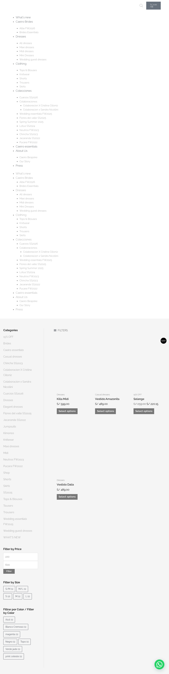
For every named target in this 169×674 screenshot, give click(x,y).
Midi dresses (26, 51)
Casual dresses (12, 356)
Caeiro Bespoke (28, 157)
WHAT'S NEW (12, 537)
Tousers (8, 505)
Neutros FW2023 (29, 130)
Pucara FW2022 (28, 142)
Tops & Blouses (28, 70)
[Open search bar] (141, 5)
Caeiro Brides (24, 21)
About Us (21, 150)
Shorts (23, 78)
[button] (159, 664)
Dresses (21, 36)
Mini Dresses (26, 55)
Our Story (24, 161)
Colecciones (24, 90)
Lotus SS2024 (27, 126)
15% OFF (8, 336)
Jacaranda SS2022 (29, 138)
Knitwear (24, 74)
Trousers (24, 82)
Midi (5, 453)
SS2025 (7, 492)
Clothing (21, 63)
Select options (67, 411)
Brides (7, 343)
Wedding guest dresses (32, 59)
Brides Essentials (28, 32)
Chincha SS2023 (28, 134)
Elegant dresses (13, 406)
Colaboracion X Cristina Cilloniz (40, 105)
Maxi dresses (26, 47)
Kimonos (8, 433)
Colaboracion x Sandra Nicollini (40, 109)
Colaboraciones (28, 101)
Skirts (22, 86)
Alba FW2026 (27, 28)
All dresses (25, 43)
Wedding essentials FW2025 (35, 113)
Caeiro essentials (26, 146)
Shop (6, 472)
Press (19, 165)
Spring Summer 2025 (31, 121)
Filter (9, 571)
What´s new (23, 17)
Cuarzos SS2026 (28, 97)
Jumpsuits (9, 426)
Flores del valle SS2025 (32, 117)
